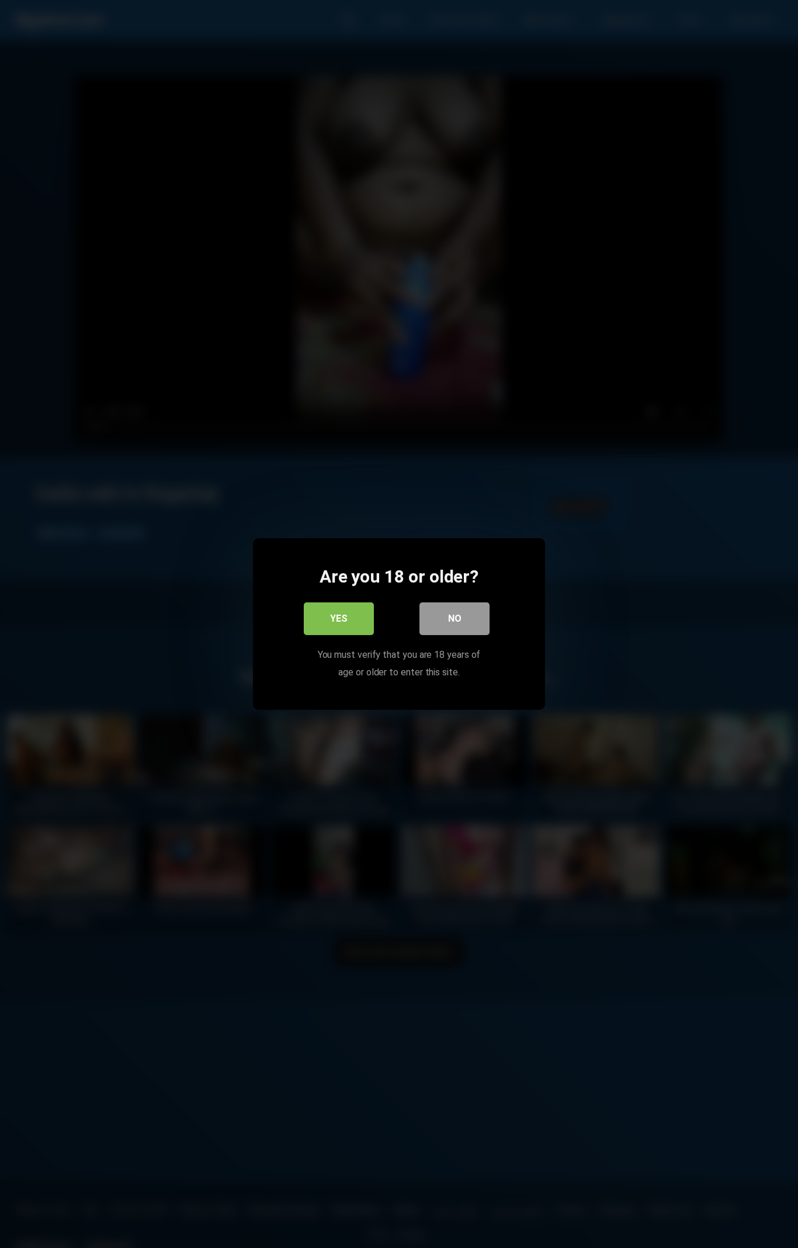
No (455, 618)
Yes (339, 618)
